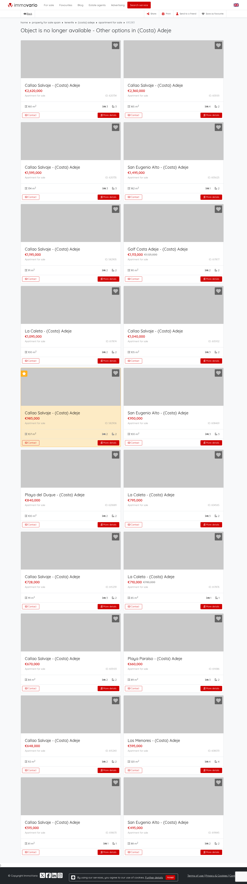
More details (109, 115)
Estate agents (97, 5)
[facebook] (49, 876)
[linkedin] (54, 876)
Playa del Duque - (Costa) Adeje (55, 494)
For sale (49, 5)
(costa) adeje (86, 22)
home (24, 22)
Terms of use (195, 875)
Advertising (118, 5)
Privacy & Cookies (216, 875)
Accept (170, 877)
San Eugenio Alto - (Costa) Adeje (158, 167)
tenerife (69, 22)
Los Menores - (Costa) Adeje (154, 740)
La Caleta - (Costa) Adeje (48, 330)
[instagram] (60, 876)
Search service (139, 5)
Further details (154, 877)
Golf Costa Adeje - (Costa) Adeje (158, 249)
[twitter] (43, 876)
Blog (80, 5)
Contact (31, 115)
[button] (237, 5)
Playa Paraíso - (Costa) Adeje (155, 658)
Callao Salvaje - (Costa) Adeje (52, 85)
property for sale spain (46, 22)
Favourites (65, 5)
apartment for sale (110, 22)
